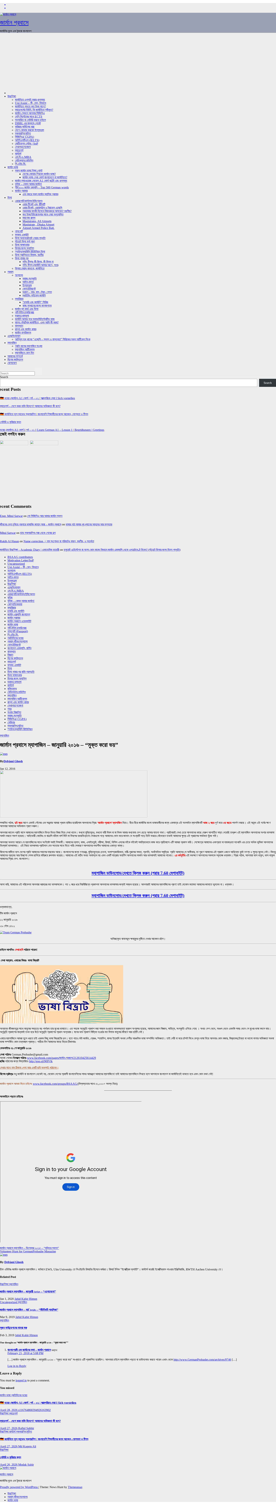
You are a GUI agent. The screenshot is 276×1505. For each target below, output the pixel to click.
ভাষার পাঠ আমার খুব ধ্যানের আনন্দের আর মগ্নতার (89, 524)
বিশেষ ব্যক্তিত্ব (15, 359)
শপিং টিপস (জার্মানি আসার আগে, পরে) (40, 265)
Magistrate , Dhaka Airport (38, 224)
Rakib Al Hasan (9, 541)
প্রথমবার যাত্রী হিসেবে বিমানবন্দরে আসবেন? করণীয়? (47, 211)
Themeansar (75, 1487)
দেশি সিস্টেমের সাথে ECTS (28, 116)
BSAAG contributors (20, 557)
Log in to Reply (17, 1366)
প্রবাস (10, 271)
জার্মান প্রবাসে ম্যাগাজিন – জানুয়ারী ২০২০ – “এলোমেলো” (28, 1291)
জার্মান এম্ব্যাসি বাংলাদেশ (19, 614)
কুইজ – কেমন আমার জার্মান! (28, 184)
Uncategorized (16, 563)
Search (4, 377)
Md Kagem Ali (27, 1446)
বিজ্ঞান (10, 654)
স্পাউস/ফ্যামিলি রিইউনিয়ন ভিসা (30, 251)
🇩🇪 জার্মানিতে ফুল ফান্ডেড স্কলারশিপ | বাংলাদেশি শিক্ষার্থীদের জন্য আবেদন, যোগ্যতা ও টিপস (44, 414)
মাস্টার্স (18, 153)
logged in (21, 1380)
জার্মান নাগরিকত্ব (23, 332)
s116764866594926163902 (34, 1410)
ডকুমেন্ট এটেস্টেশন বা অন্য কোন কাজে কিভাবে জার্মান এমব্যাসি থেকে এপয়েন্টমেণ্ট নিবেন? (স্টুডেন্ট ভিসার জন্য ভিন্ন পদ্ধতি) (122, 549)
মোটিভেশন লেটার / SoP (26, 143)
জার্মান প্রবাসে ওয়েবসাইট (19, 621)
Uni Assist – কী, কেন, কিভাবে (30, 103)
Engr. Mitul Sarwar (11, 516)
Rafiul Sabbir (26, 1428)
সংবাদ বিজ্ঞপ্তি (14, 712)
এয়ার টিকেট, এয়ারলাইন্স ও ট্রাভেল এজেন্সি (42, 207)
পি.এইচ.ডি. (20, 163)
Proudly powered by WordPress (19, 1487)
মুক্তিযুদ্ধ (12, 688)
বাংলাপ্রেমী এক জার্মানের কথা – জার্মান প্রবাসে (29, 1349)
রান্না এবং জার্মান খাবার (25, 329)
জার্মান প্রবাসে (14, 22)
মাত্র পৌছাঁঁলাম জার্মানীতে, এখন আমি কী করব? (37, 322)
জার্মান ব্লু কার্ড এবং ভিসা (26, 309)
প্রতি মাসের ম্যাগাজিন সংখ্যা (28, 346)
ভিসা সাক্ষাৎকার (22, 244)
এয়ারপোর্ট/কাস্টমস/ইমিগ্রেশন (28, 201)
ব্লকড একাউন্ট (22, 234)
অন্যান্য (19, 275)
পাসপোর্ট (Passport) (18, 631)
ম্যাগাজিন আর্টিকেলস (25, 349)
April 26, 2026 (9, 1464)
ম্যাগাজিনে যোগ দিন (24, 352)
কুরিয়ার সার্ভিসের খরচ (25, 126)
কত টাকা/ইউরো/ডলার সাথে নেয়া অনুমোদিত (43, 214)
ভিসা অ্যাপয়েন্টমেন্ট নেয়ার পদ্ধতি (30, 238)
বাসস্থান (19, 325)
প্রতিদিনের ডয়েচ (16, 638)
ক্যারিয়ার (19, 298)
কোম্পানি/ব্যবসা (15, 604)
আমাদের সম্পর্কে (15, 356)
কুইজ (10, 597)
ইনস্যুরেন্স (27, 285)
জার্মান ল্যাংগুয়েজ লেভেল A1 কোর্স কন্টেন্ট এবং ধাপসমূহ (41, 180)
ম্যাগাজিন (12, 342)
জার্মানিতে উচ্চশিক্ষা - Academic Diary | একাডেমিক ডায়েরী (29, 549)
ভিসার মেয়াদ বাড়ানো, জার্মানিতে (29, 268)
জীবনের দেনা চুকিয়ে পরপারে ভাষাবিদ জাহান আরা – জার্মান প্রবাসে (30, 524)
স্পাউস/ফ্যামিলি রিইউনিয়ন (20, 729)
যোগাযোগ (12, 363)
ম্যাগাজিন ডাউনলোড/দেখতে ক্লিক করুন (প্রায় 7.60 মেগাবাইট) (138, 873)
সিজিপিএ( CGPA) (24, 136)
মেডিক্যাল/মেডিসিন (24, 160)
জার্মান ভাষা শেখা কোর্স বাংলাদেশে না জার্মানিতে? (45, 177)
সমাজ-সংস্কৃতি (30, 278)
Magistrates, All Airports (37, 221)
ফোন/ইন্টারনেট (29, 288)
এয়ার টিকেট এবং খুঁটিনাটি (34, 204)
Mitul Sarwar (8, 532)
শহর (9, 708)
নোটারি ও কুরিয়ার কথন (10, 422)
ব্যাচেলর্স (19, 150)
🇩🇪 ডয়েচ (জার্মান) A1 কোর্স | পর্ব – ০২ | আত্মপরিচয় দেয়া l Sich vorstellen (37, 398)
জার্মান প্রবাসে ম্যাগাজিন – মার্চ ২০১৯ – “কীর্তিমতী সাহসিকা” (29, 1309)
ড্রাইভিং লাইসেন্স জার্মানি (34, 295)
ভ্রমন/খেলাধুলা (22, 315)
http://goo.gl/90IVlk (41, 1061)
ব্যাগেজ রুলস (29, 217)
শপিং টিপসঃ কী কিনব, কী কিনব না (38, 261)
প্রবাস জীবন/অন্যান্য (18, 641)
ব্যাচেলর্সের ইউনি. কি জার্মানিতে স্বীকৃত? (34, 109)
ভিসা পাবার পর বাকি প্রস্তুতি (21, 671)
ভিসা (10, 197)
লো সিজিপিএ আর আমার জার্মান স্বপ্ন (44, 516)
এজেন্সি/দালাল (14, 336)
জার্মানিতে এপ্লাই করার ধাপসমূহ (30, 99)
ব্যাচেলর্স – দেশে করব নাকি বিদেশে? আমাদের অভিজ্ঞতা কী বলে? (30, 406)
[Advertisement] (138, 62)
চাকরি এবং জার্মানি (16, 611)
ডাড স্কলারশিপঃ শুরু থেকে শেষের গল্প (38, 532)
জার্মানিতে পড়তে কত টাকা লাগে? (30, 106)
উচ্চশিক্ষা (12, 96)
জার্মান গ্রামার (21, 190)
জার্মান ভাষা (13, 167)
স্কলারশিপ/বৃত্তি (23, 133)
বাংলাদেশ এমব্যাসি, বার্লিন (19, 648)
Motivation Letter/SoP (21, 560)
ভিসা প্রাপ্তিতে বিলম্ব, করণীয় (29, 255)
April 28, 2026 (9, 1410)
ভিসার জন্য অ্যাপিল (24, 248)
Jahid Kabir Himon (25, 1298)
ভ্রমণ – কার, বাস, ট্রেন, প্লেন (37, 292)
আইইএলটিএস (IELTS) (27, 140)
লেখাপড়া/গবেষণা (23, 147)
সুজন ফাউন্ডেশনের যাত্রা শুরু (13, 1327)
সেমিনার (11, 722)
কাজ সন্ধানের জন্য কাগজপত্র (37, 305)
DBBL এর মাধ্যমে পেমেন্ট (28, 123)
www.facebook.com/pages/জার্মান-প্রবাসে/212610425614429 (61, 1057)
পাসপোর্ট (19, 231)
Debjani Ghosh (13, 761)
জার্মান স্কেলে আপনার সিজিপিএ (30, 113)
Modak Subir (26, 1464)
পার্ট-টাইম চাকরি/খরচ (24, 312)
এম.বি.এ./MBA (23, 157)
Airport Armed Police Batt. (38, 228)
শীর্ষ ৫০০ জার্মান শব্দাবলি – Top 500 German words (42, 187)
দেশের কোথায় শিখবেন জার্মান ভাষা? (39, 174)
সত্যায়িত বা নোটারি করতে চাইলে (30, 120)
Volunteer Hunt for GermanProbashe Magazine (28, 1251)
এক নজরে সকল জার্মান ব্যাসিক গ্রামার (40, 194)
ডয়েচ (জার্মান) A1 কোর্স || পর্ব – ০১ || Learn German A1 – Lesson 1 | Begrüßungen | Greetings (52, 429)
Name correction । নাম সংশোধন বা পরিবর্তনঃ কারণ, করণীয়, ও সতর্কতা (58, 541)
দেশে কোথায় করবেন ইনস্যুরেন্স (29, 130)
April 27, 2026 (9, 1428)
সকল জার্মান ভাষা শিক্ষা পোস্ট (28, 170)
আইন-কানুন (28, 282)
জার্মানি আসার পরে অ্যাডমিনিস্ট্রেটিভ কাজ (35, 319)
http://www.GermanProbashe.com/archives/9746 (202, 1359)
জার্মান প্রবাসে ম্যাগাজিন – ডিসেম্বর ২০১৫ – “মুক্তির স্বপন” (29, 1248)
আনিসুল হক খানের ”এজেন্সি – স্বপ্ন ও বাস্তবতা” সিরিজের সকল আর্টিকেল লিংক (52, 339)
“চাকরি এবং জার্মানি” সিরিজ (35, 302)
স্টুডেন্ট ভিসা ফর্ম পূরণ (25, 241)
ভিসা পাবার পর (21, 258)
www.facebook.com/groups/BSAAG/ (55, 1083)
